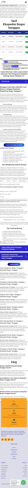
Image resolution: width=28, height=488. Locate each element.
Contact (14, 458)
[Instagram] (5, 439)
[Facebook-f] (2, 439)
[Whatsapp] (12, 439)
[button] (25, 2)
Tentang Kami (14, 449)
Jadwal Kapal (14, 454)
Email (14, 413)
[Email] (14, 411)
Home (14, 447)
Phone (14, 404)
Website (14, 422)
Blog (14, 456)
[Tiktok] (8, 439)
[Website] (14, 420)
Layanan (14, 452)
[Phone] (14, 401)
